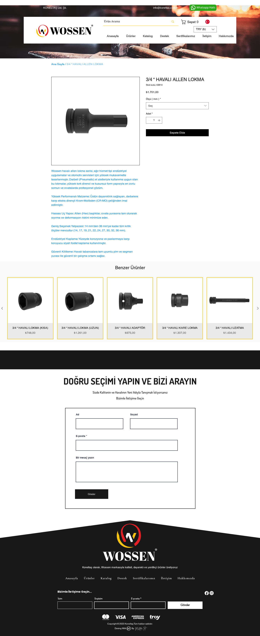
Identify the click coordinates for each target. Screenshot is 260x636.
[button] (190, 22)
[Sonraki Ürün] (258, 308)
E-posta (80, 436)
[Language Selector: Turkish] (209, 22)
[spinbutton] (154, 120)
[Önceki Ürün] (2, 308)
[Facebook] (207, 593)
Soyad (134, 414)
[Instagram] (212, 593)
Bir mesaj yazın (85, 457)
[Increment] (159, 120)
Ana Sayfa (57, 64)
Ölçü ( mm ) (153, 99)
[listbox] (205, 29)
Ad (77, 414)
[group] (130, 308)
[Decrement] (148, 120)
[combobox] (177, 105)
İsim (60, 598)
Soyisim (98, 598)
